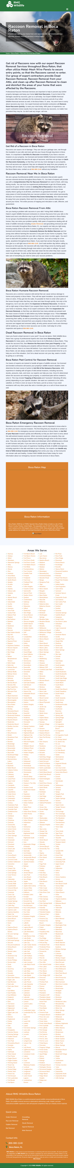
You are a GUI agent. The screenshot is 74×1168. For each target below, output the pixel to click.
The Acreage (59, 811)
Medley (41, 623)
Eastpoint (11, 997)
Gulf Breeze (27, 680)
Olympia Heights (44, 824)
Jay (25, 868)
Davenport (11, 921)
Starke (57, 755)
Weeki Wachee (60, 942)
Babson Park (12, 615)
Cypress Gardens (13, 907)
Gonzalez (27, 639)
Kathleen (26, 892)
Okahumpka (43, 818)
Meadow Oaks (44, 619)
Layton (26, 1025)
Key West (42, 901)
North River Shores (45, 783)
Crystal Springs (12, 901)
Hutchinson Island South (29, 791)
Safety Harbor (59, 584)
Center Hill (11, 800)
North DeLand (43, 761)
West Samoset (60, 982)
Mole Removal (27, 1130)
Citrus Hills (11, 831)
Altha (9, 564)
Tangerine (58, 796)
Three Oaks (59, 827)
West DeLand (59, 962)
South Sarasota (60, 698)
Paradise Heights (45, 925)
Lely (25, 1045)
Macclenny (42, 558)
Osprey (41, 853)
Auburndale (11, 602)
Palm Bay (42, 872)
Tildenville (58, 907)
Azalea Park (11, 613)
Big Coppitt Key (13, 687)
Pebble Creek (43, 940)
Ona (40, 827)
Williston (58, 1021)
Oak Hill (42, 794)
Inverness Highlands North (29, 832)
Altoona (10, 567)
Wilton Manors (60, 1028)
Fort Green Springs (30, 1028)
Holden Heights (29, 752)
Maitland (42, 564)
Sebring (57, 626)
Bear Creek (11, 650)
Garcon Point (28, 593)
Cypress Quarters (13, 912)
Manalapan (43, 571)
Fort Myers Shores (29, 556)
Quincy (41, 1056)
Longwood (27, 1071)
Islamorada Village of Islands (30, 845)
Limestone (27, 1052)
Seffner (57, 630)
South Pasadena (60, 691)
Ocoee (41, 811)
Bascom (10, 630)
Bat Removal (10, 1128)
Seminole (58, 632)
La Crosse (27, 921)
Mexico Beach (44, 639)
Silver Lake (59, 647)
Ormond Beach (44, 846)
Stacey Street (59, 569)
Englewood (11, 1019)
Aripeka (10, 589)
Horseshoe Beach (29, 779)
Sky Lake (58, 654)
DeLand (10, 942)
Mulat (41, 704)
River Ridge (59, 558)
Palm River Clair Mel (44, 893)
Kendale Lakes (28, 894)
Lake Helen (27, 953)
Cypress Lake (12, 910)
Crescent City (12, 890)
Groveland (27, 678)
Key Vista (27, 912)
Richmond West (44, 1071)
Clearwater (11, 840)
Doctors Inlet (12, 962)
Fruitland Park (28, 582)
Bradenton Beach (13, 724)
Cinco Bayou (12, 827)
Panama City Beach (43, 922)
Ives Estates (27, 853)
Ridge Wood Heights (43, 1077)
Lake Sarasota (28, 984)
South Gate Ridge (61, 678)
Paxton (41, 936)
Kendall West (28, 899)
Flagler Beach (12, 1058)
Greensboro (27, 665)
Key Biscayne (28, 905)
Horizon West (28, 776)
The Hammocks (60, 816)
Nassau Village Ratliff (44, 725)
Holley (26, 757)
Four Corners (28, 571)
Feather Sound (12, 1036)
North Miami (43, 770)
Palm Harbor (43, 890)
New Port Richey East (44, 738)
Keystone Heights (29, 916)
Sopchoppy (59, 661)
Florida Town (12, 1071)
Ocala (41, 805)
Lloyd (25, 1060)
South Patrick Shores (59, 695)
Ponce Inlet (43, 1019)
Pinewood (42, 984)
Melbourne (42, 628)
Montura (42, 687)
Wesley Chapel (60, 958)
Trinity (57, 848)
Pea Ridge (42, 938)
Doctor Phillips (12, 960)
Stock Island (59, 759)
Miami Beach (43, 643)
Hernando (27, 722)
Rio (40, 1082)
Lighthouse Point (29, 1049)
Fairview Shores (13, 1032)
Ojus (40, 816)
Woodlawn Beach (61, 1049)
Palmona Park (44, 914)
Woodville (58, 1052)
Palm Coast (43, 888)
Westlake (58, 993)
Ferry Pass (11, 1047)
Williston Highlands (61, 1023)
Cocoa (10, 853)
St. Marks (58, 748)
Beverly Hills (12, 685)
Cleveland (11, 844)
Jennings (26, 870)
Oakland (42, 798)
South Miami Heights (59, 686)
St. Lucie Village (60, 746)
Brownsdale (11, 748)
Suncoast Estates (61, 770)
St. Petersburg (60, 752)
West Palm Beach (61, 973)
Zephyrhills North (60, 1073)
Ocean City (43, 807)
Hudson (26, 785)
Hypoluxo (27, 794)
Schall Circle (59, 619)
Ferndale (10, 1045)
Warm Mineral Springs (59, 920)
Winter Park (59, 1043)
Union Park (59, 855)
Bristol (10, 735)
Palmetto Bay (43, 910)
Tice (56, 829)
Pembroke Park (44, 945)
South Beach (59, 669)
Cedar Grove (12, 794)
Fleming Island (12, 1063)
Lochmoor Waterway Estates (29, 1064)
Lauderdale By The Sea (30, 1013)
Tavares (57, 800)
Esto (9, 1025)
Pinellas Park (43, 982)
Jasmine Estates (29, 862)
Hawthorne (27, 715)
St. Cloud (58, 737)
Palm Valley (43, 905)
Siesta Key (58, 645)
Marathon (42, 586)
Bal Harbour (11, 619)
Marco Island (43, 589)
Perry (41, 953)
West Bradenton (60, 960)
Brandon (10, 728)
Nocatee (42, 752)
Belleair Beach (12, 667)
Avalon (10, 606)
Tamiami (58, 789)
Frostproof (27, 578)
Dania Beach (12, 918)
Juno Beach (27, 877)
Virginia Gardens (60, 899)
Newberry (42, 746)
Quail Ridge (43, 1054)
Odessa (41, 813)
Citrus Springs (12, 835)
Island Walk (27, 848)
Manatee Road (44, 578)
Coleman (58, 953)
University (58, 857)
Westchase (59, 986)
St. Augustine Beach (59, 727)
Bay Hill (10, 634)
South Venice (59, 700)
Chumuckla (11, 824)
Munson (42, 711)
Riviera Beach (60, 562)
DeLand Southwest (14, 945)
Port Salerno (43, 1034)
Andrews (10, 573)
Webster (58, 938)
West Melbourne (60, 969)
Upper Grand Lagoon (59, 865)
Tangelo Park (59, 794)
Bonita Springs (12, 713)
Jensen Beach (28, 872)
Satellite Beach (60, 615)
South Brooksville (61, 674)
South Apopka (59, 665)
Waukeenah (59, 934)
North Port (42, 776)
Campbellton (28, 637)
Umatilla (58, 853)
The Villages (59, 820)
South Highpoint (60, 680)
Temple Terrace (60, 807)
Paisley (41, 868)
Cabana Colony (13, 770)
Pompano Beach (44, 1014)
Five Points (11, 1056)
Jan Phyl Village (29, 859)
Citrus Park (11, 833)
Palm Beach (43, 875)
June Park (27, 875)
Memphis (42, 634)
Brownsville (11, 750)
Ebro (9, 1001)
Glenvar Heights (29, 621)
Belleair (26, 866)
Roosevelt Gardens (61, 571)
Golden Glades (28, 628)
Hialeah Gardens (29, 726)
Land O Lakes (28, 1004)
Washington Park (60, 925)
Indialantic (27, 798)
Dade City (11, 914)
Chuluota (10, 822)
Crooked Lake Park (45, 669)
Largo (25, 1008)
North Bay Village (45, 757)
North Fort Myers (44, 763)
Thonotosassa (60, 822)
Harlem (26, 702)
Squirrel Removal (28, 1127)
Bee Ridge (11, 652)
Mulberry (42, 709)
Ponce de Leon (44, 1017)
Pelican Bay (43, 942)
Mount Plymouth (44, 702)
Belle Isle (11, 665)
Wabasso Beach (60, 903)
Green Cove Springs (27, 657)
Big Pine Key (12, 689)
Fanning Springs (13, 1034)
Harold (26, 706)
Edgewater (11, 1006)
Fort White (27, 567)
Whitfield (58, 1012)
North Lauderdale (45, 768)
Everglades (11, 1030)
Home (8, 53)
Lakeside (26, 997)
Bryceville (11, 752)
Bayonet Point (12, 641)
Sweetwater (59, 781)
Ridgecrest (42, 1080)
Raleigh (41, 1060)
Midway (41, 661)
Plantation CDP (44, 995)
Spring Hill (58, 713)
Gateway (26, 602)
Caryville (10, 789)
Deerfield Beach (13, 938)
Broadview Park (13, 737)
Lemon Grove (12, 829)
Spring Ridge (59, 717)
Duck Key (11, 969)
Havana (26, 711)
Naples (41, 715)
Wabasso (58, 901)
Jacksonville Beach (30, 857)
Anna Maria (11, 575)
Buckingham (12, 757)
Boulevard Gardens (14, 715)
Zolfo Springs (59, 1078)
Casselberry (11, 792)
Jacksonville (27, 855)
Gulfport (26, 687)
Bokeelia (10, 706)
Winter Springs (60, 1045)
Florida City (11, 1067)
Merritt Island (43, 637)
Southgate (58, 706)
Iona (25, 842)
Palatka (41, 870)
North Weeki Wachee (43, 788)
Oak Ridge (42, 796)
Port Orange (43, 1030)
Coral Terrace (12, 875)
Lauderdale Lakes (29, 1010)
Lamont (26, 1001)
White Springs (59, 1010)
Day (9, 925)
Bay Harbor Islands (14, 632)
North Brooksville (44, 759)
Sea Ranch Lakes (61, 621)
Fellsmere (11, 1038)
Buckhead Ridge (13, 755)
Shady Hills (59, 641)
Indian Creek (28, 800)
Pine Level (42, 969)
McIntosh (42, 613)
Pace (41, 862)
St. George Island (61, 739)
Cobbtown (11, 851)
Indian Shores (28, 820)
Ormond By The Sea (44, 850)
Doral (9, 964)
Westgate (58, 990)
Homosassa (27, 770)
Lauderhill (27, 1017)
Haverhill (26, 713)
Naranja (42, 722)
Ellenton (10, 1017)
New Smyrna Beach (43, 743)
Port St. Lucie (43, 1041)
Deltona (10, 949)
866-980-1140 (16, 1143)
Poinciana (42, 1006)
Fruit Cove (27, 580)
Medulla (42, 626)
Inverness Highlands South (29, 837)
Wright (57, 1056)
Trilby (57, 846)
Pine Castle (43, 960)
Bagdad (10, 617)
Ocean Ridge (43, 809)
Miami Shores (43, 650)
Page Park (42, 864)
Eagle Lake (11, 980)
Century (10, 803)
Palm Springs (43, 899)
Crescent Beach (13, 888)
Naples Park (43, 720)
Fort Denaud (12, 1076)
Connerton (11, 864)
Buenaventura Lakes (12, 760)
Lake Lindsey (28, 958)
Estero (10, 1023)
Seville (57, 637)
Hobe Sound (28, 750)
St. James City (60, 741)
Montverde (42, 689)
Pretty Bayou (43, 1043)
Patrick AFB (43, 934)
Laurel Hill (27, 1021)
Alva (9, 571)
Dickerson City (12, 955)
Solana (57, 658)
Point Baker (43, 1008)
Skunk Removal (27, 1123)
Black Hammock (13, 698)
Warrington (58, 923)
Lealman (26, 1032)
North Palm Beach (45, 774)
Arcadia (10, 584)
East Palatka (12, 993)
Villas (57, 894)
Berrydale (11, 680)
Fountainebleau (29, 569)
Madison (42, 562)
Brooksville (11, 746)
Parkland (42, 929)
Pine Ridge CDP (44, 975)
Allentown (11, 560)
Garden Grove (28, 595)
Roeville (58, 567)
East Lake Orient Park (13, 987)
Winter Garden (60, 1038)
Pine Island (43, 857)
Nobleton (42, 750)
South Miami (59, 682)
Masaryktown (43, 597)
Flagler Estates (12, 1060)
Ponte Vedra (43, 1021)
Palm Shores (43, 897)
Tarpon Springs (60, 798)
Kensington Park (29, 903)
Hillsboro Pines (28, 748)
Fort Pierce (27, 558)
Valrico (57, 870)
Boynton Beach (12, 720)
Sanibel (57, 608)
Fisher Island (12, 1054)
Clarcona (10, 838)
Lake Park (27, 980)
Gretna (26, 674)
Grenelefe (27, 672)
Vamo (57, 872)
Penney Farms (44, 949)
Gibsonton (27, 606)
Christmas (11, 820)
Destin (10, 953)
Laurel (26, 1019)
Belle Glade (11, 663)
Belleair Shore (12, 674)
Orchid (41, 838)
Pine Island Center (45, 964)
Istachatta (27, 851)
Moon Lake (43, 691)
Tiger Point (58, 833)
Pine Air (41, 958)
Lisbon (26, 1056)
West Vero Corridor (61, 984)
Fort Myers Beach (29, 554)
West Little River (60, 966)
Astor (9, 595)
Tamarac (58, 787)
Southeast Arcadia (61, 704)
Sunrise (57, 774)
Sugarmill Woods (60, 763)
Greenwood (27, 669)
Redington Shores (45, 1067)
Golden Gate (28, 626)
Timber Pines (59, 835)
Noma (25, 634)
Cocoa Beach (12, 855)
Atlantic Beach (12, 597)
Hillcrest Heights (29, 741)
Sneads (57, 656)
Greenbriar (27, 663)
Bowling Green (12, 717)
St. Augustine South (61, 735)
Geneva (26, 604)
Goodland (27, 641)
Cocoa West (11, 857)
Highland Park (28, 737)
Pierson (41, 955)
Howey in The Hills (30, 783)
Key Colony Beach (30, 907)
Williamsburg (59, 1019)
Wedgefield (59, 940)
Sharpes (42, 663)
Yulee (57, 1067)
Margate (42, 591)
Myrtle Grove (43, 713)
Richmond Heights (45, 1069)
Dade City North (13, 916)
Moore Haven (43, 693)
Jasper (26, 864)
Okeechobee (43, 820)
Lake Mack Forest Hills (29, 965)
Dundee (10, 971)
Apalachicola (12, 578)
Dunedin (10, 973)
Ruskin (57, 582)
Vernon (57, 879)
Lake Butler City (29, 940)
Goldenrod (27, 630)
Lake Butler (27, 938)
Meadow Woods (44, 621)
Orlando (42, 842)
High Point (27, 728)
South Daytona (60, 676)
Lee (25, 1036)
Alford (9, 558)
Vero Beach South (61, 883)
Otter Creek (43, 855)
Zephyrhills (59, 1071)
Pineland (42, 980)
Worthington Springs (43, 616)
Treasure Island (60, 842)
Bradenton (11, 722)
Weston (57, 995)
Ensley (10, 1021)
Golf (25, 632)
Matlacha (42, 602)
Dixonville (11, 958)
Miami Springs (44, 652)
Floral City (11, 1065)
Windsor (58, 1034)
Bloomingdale (12, 700)
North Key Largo (44, 765)
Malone (41, 569)
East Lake (11, 984)
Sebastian (58, 623)
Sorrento (58, 663)
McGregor (42, 610)
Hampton (26, 696)
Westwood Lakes (60, 1001)
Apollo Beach (12, 580)
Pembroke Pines (44, 947)
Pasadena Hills (44, 931)
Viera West (58, 890)
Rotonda (58, 575)
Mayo (41, 608)
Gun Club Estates (29, 689)
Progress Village (44, 1047)
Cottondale (11, 879)
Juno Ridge (27, 879)
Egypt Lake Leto (13, 1012)
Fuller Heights (28, 586)
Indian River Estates (27, 808)
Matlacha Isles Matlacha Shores (44, 605)
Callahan (10, 772)
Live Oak (26, 1058)
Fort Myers (11, 1082)
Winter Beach (59, 1036)
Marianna (42, 593)
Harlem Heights (29, 704)
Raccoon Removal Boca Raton (30, 53)
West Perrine (59, 980)
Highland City (28, 735)
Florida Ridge (12, 1069)
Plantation (42, 993)
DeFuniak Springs (13, 940)
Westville (58, 999)
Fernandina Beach (13, 1043)
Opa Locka (42, 829)
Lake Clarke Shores (30, 945)
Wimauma (58, 1030)
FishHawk (11, 1052)
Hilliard (26, 744)
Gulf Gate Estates (29, 682)
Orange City (43, 831)
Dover (9, 966)
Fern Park (11, 1041)
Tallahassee (59, 785)
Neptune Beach (44, 733)
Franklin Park (28, 573)
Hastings (26, 709)
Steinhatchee (59, 757)
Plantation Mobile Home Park (45, 1000)
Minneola (42, 676)
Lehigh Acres (28, 1041)
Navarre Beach (44, 730)
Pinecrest (42, 977)
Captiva (10, 783)
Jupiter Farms (28, 883)
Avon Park (11, 610)
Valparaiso (58, 868)
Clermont (10, 842)
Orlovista (42, 844)
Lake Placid (27, 982)
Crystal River (12, 899)
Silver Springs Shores (59, 651)
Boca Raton (15, 53)
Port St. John (43, 1038)
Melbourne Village (45, 632)
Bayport (10, 643)
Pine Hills (42, 962)
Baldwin (10, 621)
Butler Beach (12, 768)
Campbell (11, 776)
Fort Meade (11, 1080)
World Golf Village (61, 1054)
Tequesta (58, 809)
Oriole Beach (43, 840)
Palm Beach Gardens (43, 878)
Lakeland (27, 990)
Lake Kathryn (28, 955)
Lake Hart (27, 951)
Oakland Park (43, 800)
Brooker (10, 741)
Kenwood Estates (45, 575)
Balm (9, 623)
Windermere (59, 1032)
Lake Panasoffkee (29, 977)
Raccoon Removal (12, 1121)
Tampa (57, 792)
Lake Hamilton (28, 947)
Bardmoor (11, 626)
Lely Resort (27, 1047)
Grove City (27, 676)
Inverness (27, 829)
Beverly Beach (12, 682)
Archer (10, 586)
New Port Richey (44, 735)
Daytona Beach (13, 927)
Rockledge (58, 564)
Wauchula (58, 931)
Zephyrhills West (60, 1076)
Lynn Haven (43, 556)
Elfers (9, 1014)
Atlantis (10, 599)
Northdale (42, 792)
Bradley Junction (13, 726)
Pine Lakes (43, 966)
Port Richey (43, 1032)
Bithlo (9, 693)
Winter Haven (59, 1041)
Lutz (40, 554)
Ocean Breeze (28, 615)
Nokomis (42, 755)
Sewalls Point (59, 639)
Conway (10, 866)
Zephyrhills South (61, 597)
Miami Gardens (44, 645)
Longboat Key (28, 1069)
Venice (57, 875)
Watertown (58, 929)
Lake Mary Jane (29, 973)
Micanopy (42, 654)
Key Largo (27, 910)
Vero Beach (59, 881)
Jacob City (42, 706)
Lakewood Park (29, 999)
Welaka (57, 951)
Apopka (10, 582)
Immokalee (27, 796)
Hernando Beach (13, 711)
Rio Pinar (58, 554)
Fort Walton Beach (29, 564)
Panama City (43, 918)
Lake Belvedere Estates (29, 933)
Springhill (58, 722)
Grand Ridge (28, 652)
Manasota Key (44, 573)
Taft (56, 783)
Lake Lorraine (28, 962)
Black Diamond (12, 696)
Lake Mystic (27, 975)
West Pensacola (60, 977)
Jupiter (26, 881)
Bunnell (10, 763)
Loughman (27, 1073)
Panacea (42, 916)
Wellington (58, 955)
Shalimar (58, 643)
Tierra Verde (59, 831)
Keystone (27, 914)
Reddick (42, 1063)
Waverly (58, 936)
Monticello (42, 685)
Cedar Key (11, 796)
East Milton (11, 990)
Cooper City (11, 868)
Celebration (11, 798)
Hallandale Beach (29, 693)
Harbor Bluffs (28, 698)
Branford (58, 1063)
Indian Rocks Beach (28, 815)
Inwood (26, 840)
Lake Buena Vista (29, 936)
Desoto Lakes (12, 951)
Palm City (42, 886)
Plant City (42, 990)
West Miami (59, 971)
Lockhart (26, 1067)
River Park (58, 556)
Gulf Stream (27, 685)
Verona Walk (59, 886)
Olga (41, 584)
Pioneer (41, 986)
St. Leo (57, 744)
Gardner (26, 597)
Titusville (58, 838)
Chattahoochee (12, 811)
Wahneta (58, 912)
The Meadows (60, 818)
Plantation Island (44, 997)
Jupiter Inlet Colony (30, 886)
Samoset (58, 591)
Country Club (12, 881)
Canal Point (11, 779)
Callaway (11, 774)
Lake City (27, 942)
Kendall (26, 897)
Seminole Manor (60, 634)
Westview (58, 997)
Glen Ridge (27, 613)
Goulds (26, 647)
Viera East (58, 888)
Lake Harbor (27, 949)
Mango (41, 580)
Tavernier (58, 803)
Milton (41, 672)
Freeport (26, 575)
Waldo (57, 914)
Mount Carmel (43, 698)
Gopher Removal (11, 1124)
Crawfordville (12, 886)
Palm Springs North (45, 903)
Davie (9, 923)
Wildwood (58, 1017)
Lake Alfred (27, 929)
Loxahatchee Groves (28, 1081)
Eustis (10, 1028)
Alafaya (10, 556)
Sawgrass (58, 617)
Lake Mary (27, 971)
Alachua (10, 554)
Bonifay (10, 709)
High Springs (28, 730)
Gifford (26, 608)
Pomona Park (43, 1012)
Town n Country (60, 840)
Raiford (41, 1058)
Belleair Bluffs (12, 672)
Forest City (11, 1073)
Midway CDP (43, 665)
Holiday (26, 755)
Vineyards (58, 897)
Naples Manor (43, 717)
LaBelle (26, 923)
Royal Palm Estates (61, 580)
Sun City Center (60, 768)
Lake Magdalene (29, 969)
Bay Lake (11, 637)
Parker (41, 927)
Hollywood (27, 761)
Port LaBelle (43, 1028)
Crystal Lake (12, 897)
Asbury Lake (12, 591)
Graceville (27, 650)
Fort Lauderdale (13, 1078)
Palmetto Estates (44, 912)
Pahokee (42, 866)
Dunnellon (11, 975)
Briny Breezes (12, 733)
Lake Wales (27, 986)
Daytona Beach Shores (13, 930)
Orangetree (43, 835)
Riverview (58, 560)
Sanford (57, 606)
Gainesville (27, 591)
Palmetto (42, 907)
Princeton (42, 1045)
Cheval (10, 813)
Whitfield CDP (60, 1014)
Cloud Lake (11, 848)
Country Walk (12, 883)
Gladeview (27, 610)
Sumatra (58, 765)
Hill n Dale (27, 739)
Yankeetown (59, 1060)
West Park (58, 975)
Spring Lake (59, 715)
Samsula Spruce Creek (60, 594)
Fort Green (11, 1004)
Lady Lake (27, 925)
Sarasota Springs (61, 613)
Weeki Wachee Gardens (60, 946)
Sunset (57, 776)
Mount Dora (43, 700)
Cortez (10, 877)
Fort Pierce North (29, 560)
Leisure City (27, 1043)
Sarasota (58, 610)
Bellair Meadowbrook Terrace (12, 659)
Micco (41, 656)
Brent (9, 730)
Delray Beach (12, 947)
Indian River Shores (30, 811)
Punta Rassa (43, 1052)
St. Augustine (59, 724)
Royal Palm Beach (61, 578)
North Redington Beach (44, 780)
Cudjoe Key (11, 903)
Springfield (58, 720)
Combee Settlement (14, 862)
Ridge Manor (43, 1073)
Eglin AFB (11, 1010)
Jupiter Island (28, 890)
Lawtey (26, 1023)
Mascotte (42, 599)
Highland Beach (29, 733)
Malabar (42, 567)
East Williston (12, 995)
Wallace (58, 916)
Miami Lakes (43, 647)
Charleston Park (13, 805)
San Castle (59, 604)
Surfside (58, 779)
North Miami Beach (45, 772)
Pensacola (42, 951)
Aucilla (10, 604)
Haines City (27, 691)
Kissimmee (27, 918)
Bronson (10, 739)
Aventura (10, 608)
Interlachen (27, 827)
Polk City (42, 1010)
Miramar (42, 678)
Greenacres (27, 661)
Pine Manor (43, 971)
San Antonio (59, 599)
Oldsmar (42, 822)
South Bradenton (60, 672)
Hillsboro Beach (29, 746)
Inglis (25, 824)
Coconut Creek (12, 859)
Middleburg (43, 658)
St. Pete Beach (60, 750)
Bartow (10, 628)
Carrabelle (11, 785)
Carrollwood (11, 787)
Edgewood (11, 1008)
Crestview (11, 892)
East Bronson (12, 982)
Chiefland (11, 816)
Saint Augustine (60, 586)
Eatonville (11, 999)
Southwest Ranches (58, 710)
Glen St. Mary (28, 617)
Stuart (57, 761)
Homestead (27, 765)
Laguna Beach (28, 927)
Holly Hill (26, 759)
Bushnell (10, 765)
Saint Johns (59, 589)
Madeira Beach (44, 560)
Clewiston (11, 846)
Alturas (10, 569)
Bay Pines (11, 639)
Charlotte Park (12, 809)
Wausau (58, 910)
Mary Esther (43, 595)
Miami (41, 641)
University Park (60, 862)
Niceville (42, 748)
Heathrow (27, 717)
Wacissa (58, 905)
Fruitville (26, 584)
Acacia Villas (28, 888)
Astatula (10, 593)
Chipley (10, 818)
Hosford (26, 781)
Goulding (26, 645)
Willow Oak (59, 1025)
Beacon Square (13, 647)
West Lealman (60, 964)
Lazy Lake (27, 1030)
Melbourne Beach (45, 630)
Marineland (27, 960)
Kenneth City (28, 901)
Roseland (58, 573)
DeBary (10, 936)
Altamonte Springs (13, 562)
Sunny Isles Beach (61, 772)
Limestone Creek (29, 1054)
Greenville (27, 667)
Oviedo (41, 859)
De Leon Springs (13, 934)
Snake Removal (11, 1117)
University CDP (60, 859)
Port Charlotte (43, 1025)
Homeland (27, 763)
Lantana (26, 1006)
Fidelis (10, 1049)
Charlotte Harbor (13, 807)
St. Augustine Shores (59, 732)
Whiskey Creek (60, 1006)
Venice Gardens (60, 877)
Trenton (57, 844)
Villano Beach (59, 892)
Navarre (42, 728)
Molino (41, 682)
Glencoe (26, 619)
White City (58, 1008)
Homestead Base (29, 768)
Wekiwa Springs (60, 949)
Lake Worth (27, 988)
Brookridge (11, 744)
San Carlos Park (60, 602)
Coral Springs (12, 872)
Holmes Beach (28, 818)
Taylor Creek (59, 805)
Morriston (42, 696)
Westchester (59, 988)
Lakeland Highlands (27, 994)
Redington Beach (45, 1065)
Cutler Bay (11, 905)
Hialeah (26, 724)
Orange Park (43, 833)
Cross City (11, 894)
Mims (41, 674)
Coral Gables (12, 870)
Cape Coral (11, 781)
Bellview (10, 678)
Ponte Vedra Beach (45, 1023)
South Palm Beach (61, 689)
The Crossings (60, 813)
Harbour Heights (29, 700)
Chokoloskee (28, 599)
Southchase (59, 702)
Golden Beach (28, 623)
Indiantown (27, 822)
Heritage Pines (28, 720)
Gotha (25, 643)
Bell (9, 654)
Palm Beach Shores (43, 882)
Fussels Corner (28, 589)
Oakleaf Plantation (45, 803)
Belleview (11, 676)
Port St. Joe (43, 1036)
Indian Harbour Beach (28, 804)
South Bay (58, 667)
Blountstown (12, 702)
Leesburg (27, 1038)
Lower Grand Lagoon (28, 1077)
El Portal (42, 1004)
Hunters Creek (28, 787)
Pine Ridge (43, 973)
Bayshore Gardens (14, 645)
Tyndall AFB (59, 851)
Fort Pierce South (29, 562)
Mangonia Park (44, 582)
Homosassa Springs (27, 773)
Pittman (41, 988)
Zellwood (58, 1069)
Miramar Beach (44, 680)
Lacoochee (11, 669)
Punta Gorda (43, 1049)
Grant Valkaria (28, 654)
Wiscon (57, 1047)
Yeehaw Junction (60, 1065)
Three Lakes (59, 824)
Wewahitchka (59, 1004)
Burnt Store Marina (14, 977)
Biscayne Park (12, 691)
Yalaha (57, 1058)
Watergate (58, 927)
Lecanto (26, 1034)
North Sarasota (44, 785)
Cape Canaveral (60, 628)
